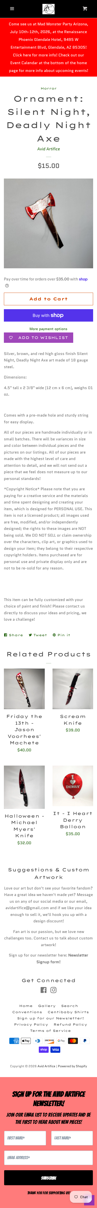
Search (69, 1006)
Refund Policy (70, 1024)
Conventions (27, 1012)
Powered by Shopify (72, 1066)
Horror (49, 88)
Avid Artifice (48, 149)
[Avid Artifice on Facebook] (43, 991)
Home (26, 1006)
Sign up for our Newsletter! (50, 1018)
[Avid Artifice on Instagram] (53, 991)
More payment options (48, 328)
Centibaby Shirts (68, 1012)
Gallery (47, 1006)
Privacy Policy (31, 1024)
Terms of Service (50, 1031)
